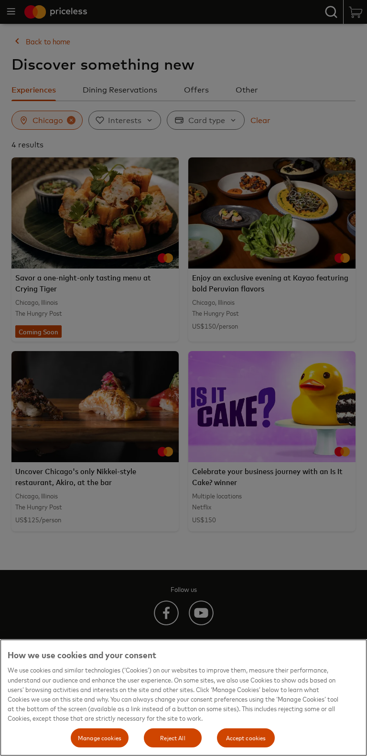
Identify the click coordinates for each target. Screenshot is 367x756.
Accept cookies (246, 737)
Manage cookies (99, 737)
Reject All (172, 737)
